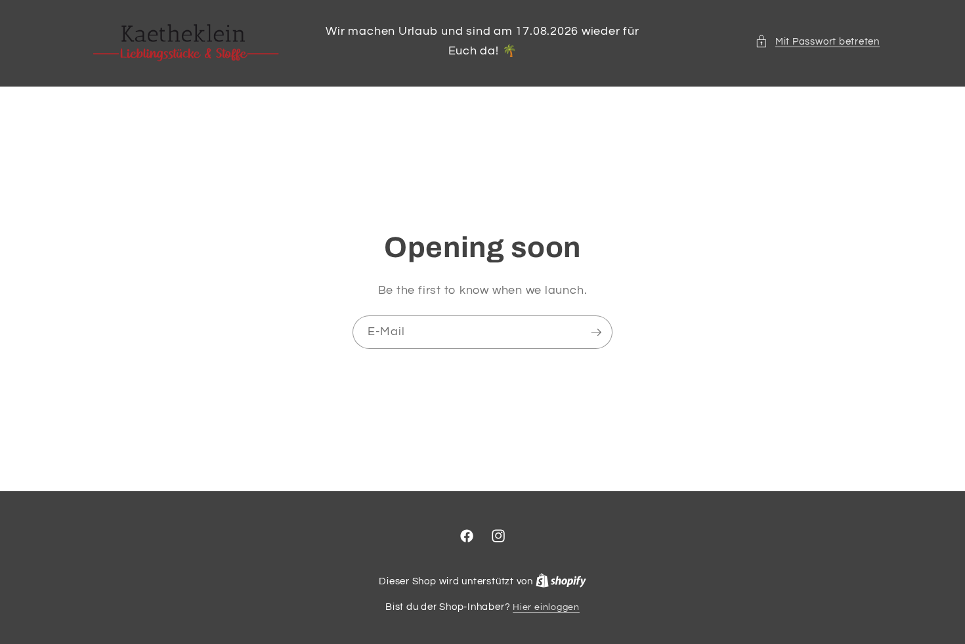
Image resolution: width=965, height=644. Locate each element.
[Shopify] (561, 581)
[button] (817, 41)
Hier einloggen (546, 607)
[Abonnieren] (596, 332)
